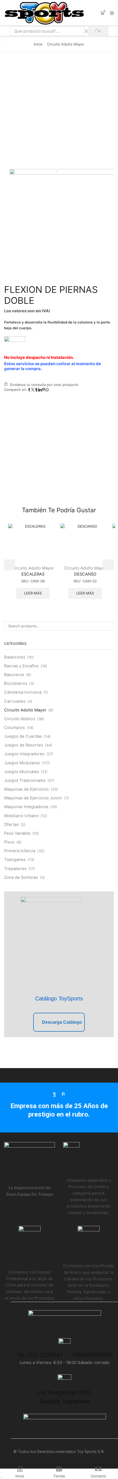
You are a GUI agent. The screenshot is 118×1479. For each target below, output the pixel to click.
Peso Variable (17, 833)
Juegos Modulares (22, 762)
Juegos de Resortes (23, 745)
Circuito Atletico (19, 718)
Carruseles (15, 701)
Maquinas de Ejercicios (26, 789)
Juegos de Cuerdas (23, 736)
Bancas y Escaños (21, 665)
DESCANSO (85, 574)
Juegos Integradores (24, 753)
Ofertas (11, 824)
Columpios (14, 727)
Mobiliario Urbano (21, 815)
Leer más (33, 593)
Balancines (14, 657)
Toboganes (15, 859)
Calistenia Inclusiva (22, 692)
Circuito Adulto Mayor (65, 44)
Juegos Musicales (21, 771)
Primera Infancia (19, 850)
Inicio (38, 44)
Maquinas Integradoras (26, 806)
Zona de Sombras (21, 877)
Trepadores (15, 868)
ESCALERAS (32, 574)
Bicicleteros (15, 683)
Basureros (14, 674)
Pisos (9, 842)
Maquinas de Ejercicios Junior (33, 798)
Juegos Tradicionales (25, 780)
